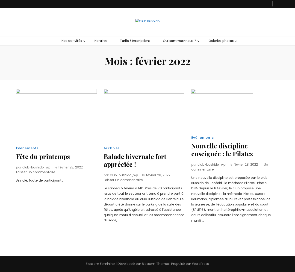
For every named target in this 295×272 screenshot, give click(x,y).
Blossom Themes (156, 263)
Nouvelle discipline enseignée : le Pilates (222, 150)
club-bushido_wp (36, 167)
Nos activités (72, 40)
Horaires (100, 40)
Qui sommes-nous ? (179, 40)
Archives (112, 148)
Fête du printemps (43, 156)
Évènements (27, 148)
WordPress (200, 263)
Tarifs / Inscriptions (135, 40)
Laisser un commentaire (35, 172)
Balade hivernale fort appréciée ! (135, 160)
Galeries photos (221, 40)
